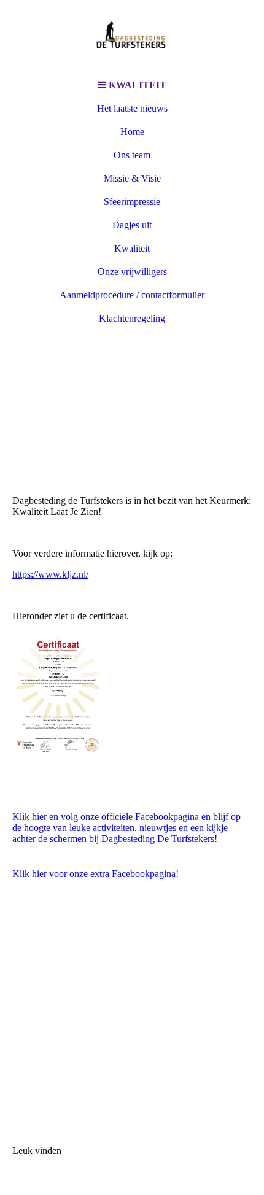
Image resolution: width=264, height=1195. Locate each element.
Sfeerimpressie (132, 201)
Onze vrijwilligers (132, 271)
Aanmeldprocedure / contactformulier (132, 295)
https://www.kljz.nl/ (50, 574)
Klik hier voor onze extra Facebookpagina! (95, 873)
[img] (132, 37)
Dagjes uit (132, 225)
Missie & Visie (132, 178)
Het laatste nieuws (132, 108)
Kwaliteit (132, 248)
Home (132, 131)
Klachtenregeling (132, 318)
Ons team (132, 155)
